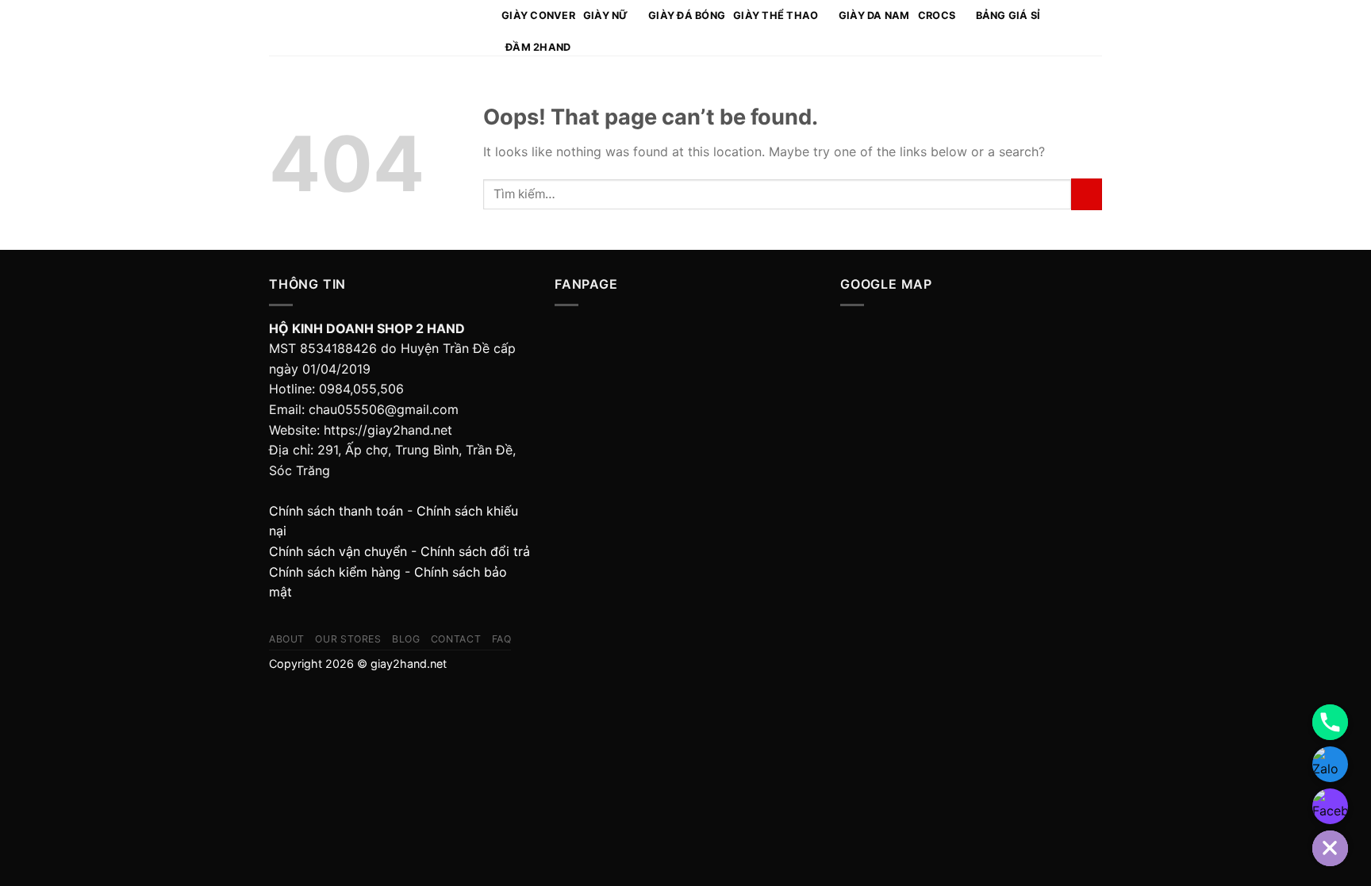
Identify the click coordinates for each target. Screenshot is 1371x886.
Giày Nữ (605, 15)
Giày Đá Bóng (686, 15)
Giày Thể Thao (775, 15)
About (287, 639)
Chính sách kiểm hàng (335, 572)
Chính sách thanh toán (336, 511)
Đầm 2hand (537, 47)
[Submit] (1086, 193)
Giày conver (538, 15)
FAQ (502, 639)
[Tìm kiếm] (1072, 28)
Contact (456, 639)
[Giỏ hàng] (1094, 27)
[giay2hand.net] (373, 28)
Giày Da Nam (874, 15)
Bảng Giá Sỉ (1008, 15)
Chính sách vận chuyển (338, 551)
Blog (406, 639)
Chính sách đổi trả (475, 551)
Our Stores (348, 639)
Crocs (936, 15)
